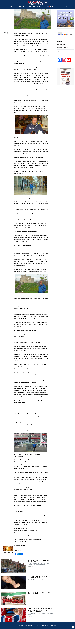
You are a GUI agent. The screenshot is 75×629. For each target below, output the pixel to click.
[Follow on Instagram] (52, 6)
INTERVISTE (20, 6)
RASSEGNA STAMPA (31, 6)
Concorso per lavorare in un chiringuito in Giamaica (8, 553)
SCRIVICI (59, 51)
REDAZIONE (38, 6)
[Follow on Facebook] (48, 6)
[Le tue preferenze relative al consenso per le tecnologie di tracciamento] (73, 627)
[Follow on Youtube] (50, 6)
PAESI (24, 6)
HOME (11, 6)
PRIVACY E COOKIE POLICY (63, 47)
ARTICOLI (14, 6)
